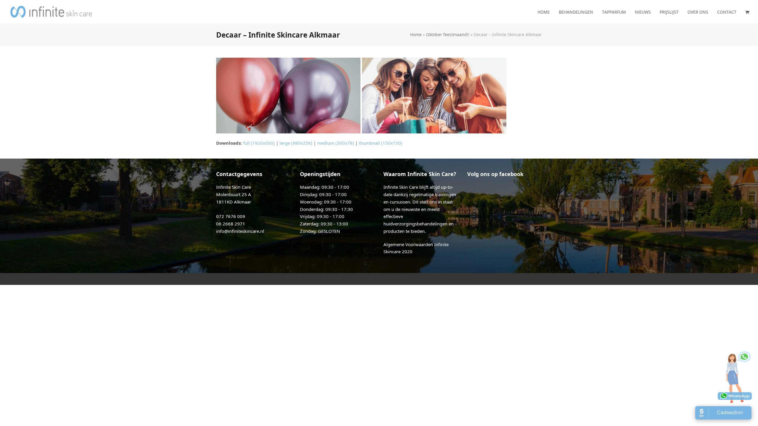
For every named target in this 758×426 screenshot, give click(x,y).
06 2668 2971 (230, 224)
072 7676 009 (230, 216)
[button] (747, 11)
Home (416, 34)
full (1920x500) (259, 143)
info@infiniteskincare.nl (240, 231)
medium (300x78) (335, 143)
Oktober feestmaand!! (447, 34)
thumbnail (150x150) (380, 143)
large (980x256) (296, 143)
